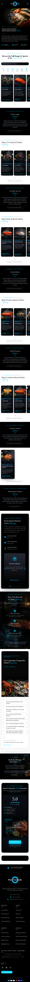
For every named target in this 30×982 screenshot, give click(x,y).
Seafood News (19, 917)
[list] (15, 568)
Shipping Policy (5, 944)
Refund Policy (4, 940)
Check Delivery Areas (21, 936)
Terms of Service (5, 936)
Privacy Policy (4, 932)
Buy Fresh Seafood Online (14, 207)
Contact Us (18, 910)
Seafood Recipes (20, 921)
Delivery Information (21, 940)
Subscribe (15, 775)
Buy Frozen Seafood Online (15, 288)
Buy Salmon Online (15, 506)
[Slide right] (18, 104)
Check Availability (15, 646)
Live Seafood (4, 910)
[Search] (27, 64)
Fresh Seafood (5, 913)
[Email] (10, 967)
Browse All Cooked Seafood (15, 418)
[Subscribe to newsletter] (22, 956)
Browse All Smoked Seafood (15, 481)
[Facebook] (6, 967)
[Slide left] (11, 104)
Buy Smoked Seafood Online (15, 443)
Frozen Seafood (5, 917)
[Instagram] (2, 967)
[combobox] (14, 64)
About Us (18, 913)
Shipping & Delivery (21, 932)
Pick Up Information (21, 944)
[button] (1, 3)
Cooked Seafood (5, 921)
